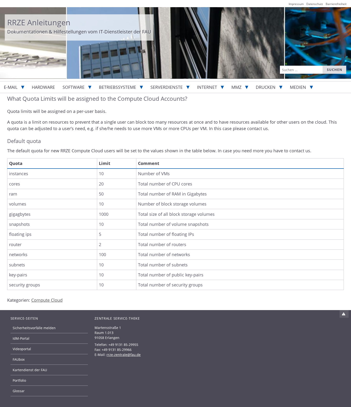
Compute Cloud (47, 300)
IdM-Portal (21, 338)
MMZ (236, 87)
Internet (207, 87)
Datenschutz (314, 4)
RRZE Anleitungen (38, 22)
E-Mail (10, 87)
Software (74, 87)
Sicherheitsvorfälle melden (34, 328)
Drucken (266, 87)
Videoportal (22, 349)
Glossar (19, 391)
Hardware (43, 87)
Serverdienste (166, 87)
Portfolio (19, 380)
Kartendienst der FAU (30, 370)
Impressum (296, 4)
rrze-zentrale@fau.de (123, 354)
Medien (298, 87)
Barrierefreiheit (336, 4)
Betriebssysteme (117, 87)
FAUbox (19, 359)
